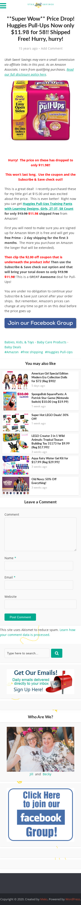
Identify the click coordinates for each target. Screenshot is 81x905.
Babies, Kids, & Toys (19, 342)
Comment (11, 514)
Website (10, 596)
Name (10, 558)
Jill (31, 774)
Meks (43, 899)
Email (10, 577)
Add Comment (52, 48)
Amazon (13, 352)
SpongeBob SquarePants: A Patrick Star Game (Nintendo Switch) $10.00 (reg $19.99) (50, 398)
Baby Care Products (51, 342)
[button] (70, 85)
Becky (47, 774)
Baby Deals (12, 347)
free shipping (33, 352)
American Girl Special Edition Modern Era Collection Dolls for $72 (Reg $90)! (50, 377)
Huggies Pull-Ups (60, 352)
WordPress (72, 899)
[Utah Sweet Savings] (40, 5)
